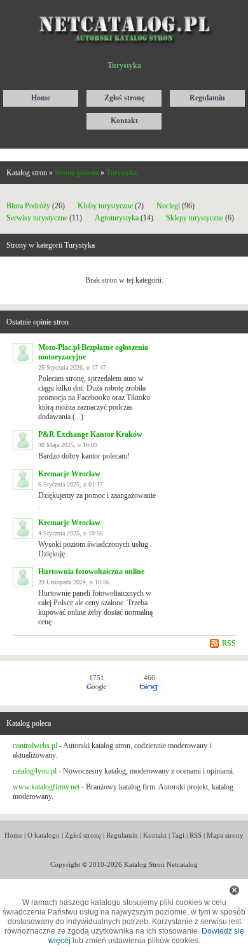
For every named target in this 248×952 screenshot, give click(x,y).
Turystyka (121, 172)
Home (13, 835)
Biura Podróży (28, 205)
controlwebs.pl (35, 745)
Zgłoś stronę (83, 835)
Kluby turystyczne (105, 205)
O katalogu (43, 835)
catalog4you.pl (35, 771)
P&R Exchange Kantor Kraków (90, 434)
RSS (229, 643)
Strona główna (77, 172)
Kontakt (155, 835)
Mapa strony (225, 835)
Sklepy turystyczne (194, 217)
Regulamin (122, 835)
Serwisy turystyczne (36, 217)
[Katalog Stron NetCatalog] (124, 10)
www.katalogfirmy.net (46, 786)
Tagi (178, 835)
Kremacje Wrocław (69, 473)
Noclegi (168, 205)
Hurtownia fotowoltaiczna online (91, 571)
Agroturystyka (117, 217)
